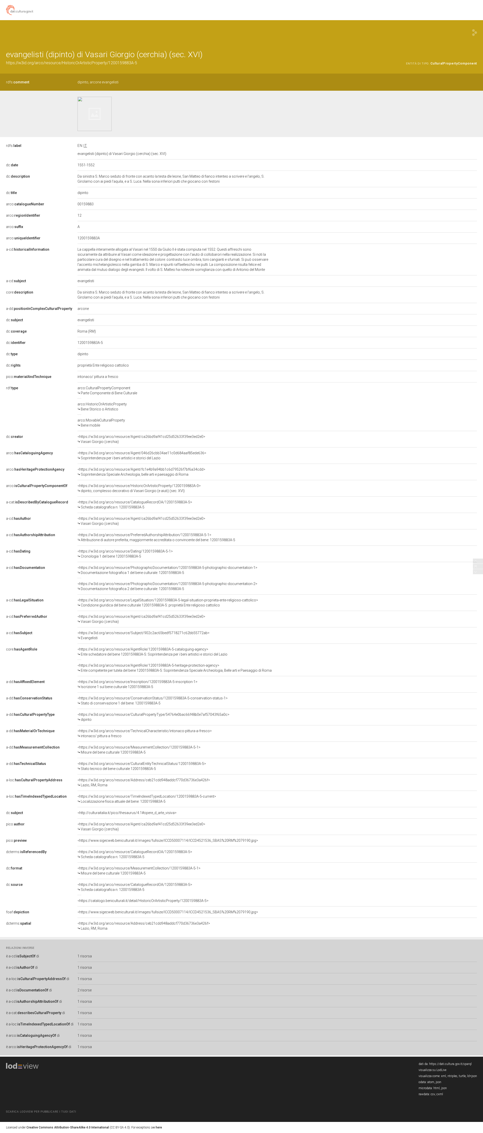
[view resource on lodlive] (474, 32)
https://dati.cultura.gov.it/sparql (450, 1064)
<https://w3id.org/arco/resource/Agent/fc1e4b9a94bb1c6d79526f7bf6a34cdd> (141, 471)
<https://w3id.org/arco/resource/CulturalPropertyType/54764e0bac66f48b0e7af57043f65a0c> (153, 717)
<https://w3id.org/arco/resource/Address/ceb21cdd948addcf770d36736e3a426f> (143, 782)
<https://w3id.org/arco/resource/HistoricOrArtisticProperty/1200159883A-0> (139, 488)
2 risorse (84, 990)
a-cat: (37, 502)
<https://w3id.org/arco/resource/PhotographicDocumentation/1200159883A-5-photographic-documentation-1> (167, 570)
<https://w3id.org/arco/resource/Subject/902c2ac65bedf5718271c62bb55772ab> (143, 635)
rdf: (12, 388)
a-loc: (34, 780)
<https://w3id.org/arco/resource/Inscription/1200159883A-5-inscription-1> (137, 684)
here (159, 1127)
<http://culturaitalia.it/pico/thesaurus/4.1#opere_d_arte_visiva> (127, 813)
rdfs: (17, 82)
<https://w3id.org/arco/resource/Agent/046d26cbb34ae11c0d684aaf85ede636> (141, 455)
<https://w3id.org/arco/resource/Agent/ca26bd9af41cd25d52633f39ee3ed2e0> (141, 439)
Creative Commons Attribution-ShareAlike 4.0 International (67, 1127)
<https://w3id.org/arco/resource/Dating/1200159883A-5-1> (125, 553)
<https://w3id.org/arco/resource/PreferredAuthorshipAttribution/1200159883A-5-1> (156, 537)
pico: (28, 377)
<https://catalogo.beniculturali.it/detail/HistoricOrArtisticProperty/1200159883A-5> (143, 901)
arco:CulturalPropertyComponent (107, 390)
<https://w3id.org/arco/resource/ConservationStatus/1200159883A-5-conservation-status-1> (152, 700)
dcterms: (26, 852)
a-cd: (27, 249)
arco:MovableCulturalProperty (101, 422)
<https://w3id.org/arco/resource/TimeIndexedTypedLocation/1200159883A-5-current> (146, 798)
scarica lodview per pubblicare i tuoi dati (41, 1111)
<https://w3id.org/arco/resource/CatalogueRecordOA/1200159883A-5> (134, 504)
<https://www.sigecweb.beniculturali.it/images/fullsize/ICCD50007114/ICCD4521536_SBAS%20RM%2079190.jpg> (167, 840)
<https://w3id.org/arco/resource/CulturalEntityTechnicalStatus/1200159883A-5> (141, 766)
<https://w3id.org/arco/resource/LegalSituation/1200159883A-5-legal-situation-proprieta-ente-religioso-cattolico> (167, 602)
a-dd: (39, 309)
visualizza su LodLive (432, 1070)
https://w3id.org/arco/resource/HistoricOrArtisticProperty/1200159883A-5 (71, 62)
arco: (25, 204)
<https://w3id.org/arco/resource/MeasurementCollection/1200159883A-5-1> (138, 749)
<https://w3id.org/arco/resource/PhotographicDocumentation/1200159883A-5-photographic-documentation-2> (167, 586)
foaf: (17, 912)
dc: (12, 165)
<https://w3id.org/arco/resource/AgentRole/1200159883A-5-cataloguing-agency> (152, 651)
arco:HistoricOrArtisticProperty (102, 406)
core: (19, 292)
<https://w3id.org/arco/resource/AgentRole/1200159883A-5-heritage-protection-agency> (174, 667)
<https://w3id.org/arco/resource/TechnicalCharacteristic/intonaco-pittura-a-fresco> (144, 733)
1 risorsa (84, 956)
